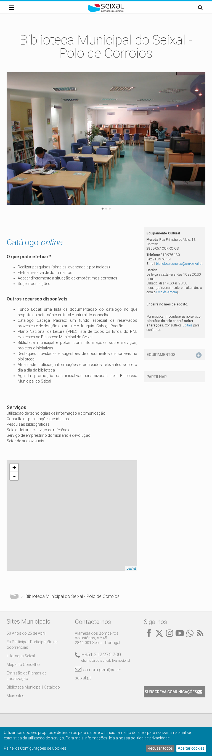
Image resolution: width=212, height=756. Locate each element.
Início (14, 596)
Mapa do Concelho (23, 664)
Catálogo (34, 242)
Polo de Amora (166, 292)
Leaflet (131, 568)
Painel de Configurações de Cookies (35, 748)
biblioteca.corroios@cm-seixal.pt (179, 264)
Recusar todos (160, 748)
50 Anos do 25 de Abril (26, 633)
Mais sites (15, 696)
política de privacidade (150, 738)
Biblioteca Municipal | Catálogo (33, 687)
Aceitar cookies (191, 748)
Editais (187, 325)
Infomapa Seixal (21, 656)
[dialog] (106, 741)
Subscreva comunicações (171, 692)
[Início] (106, 11)
